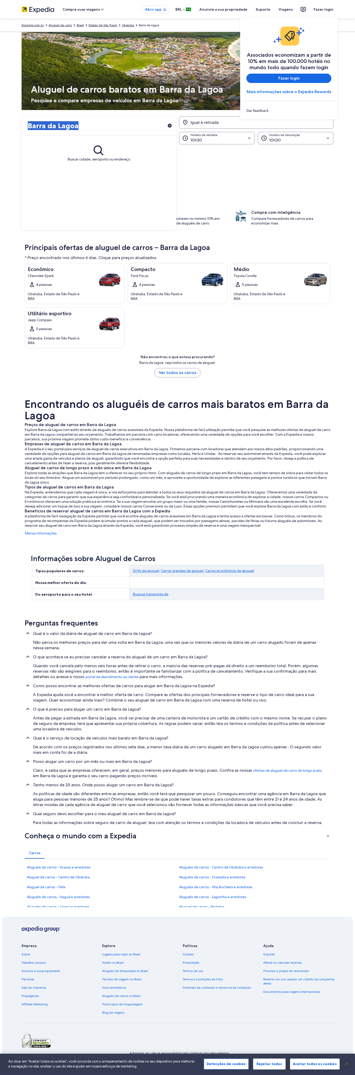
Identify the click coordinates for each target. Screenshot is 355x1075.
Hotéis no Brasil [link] (113, 963)
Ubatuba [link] (128, 25)
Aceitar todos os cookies (315, 1064)
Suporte (263, 9)
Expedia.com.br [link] (33, 25)
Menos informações (41, 533)
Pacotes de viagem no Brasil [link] (121, 979)
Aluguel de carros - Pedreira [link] (201, 906)
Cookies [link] (188, 954)
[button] (177, 170)
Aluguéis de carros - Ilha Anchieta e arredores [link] (215, 887)
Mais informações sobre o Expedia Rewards (289, 91)
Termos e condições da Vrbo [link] (203, 979)
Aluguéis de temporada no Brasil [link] (125, 971)
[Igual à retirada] (256, 122)
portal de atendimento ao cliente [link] (112, 676)
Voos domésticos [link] (114, 988)
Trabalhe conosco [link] (34, 963)
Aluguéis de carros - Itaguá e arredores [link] (58, 896)
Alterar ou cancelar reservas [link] (282, 963)
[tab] (35, 853)
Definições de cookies (226, 1064)
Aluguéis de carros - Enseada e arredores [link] (212, 877)
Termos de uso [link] (193, 971)
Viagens (286, 9)
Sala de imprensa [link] (34, 988)
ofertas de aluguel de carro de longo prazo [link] (287, 770)
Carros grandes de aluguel (182, 570)
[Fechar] (346, 1063)
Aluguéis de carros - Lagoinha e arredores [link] (212, 896)
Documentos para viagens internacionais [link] (291, 992)
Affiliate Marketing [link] (35, 1004)
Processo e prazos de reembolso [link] (286, 971)
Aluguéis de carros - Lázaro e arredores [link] (58, 906)
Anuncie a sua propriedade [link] (41, 971)
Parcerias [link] (28, 979)
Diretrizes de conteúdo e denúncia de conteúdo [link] (217, 988)
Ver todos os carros (177, 372)
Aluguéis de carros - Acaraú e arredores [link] (58, 867)
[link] (289, 110)
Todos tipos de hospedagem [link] (122, 1004)
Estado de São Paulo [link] (103, 25)
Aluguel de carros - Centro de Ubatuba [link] (58, 877)
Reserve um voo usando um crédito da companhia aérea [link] (298, 981)
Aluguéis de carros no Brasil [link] (121, 996)
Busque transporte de (150, 594)
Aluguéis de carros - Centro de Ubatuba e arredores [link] (221, 867)
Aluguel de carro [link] (60, 25)
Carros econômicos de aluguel (229, 570)
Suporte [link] (269, 954)
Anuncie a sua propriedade (223, 9)
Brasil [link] (80, 25)
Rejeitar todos (269, 1064)
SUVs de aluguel (146, 570)
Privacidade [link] (191, 963)
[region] (177, 1064)
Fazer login (323, 9)
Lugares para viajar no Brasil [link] (121, 954)
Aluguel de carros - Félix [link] (46, 887)
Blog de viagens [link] (113, 1012)
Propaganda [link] (30, 996)
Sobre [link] (26, 954)
